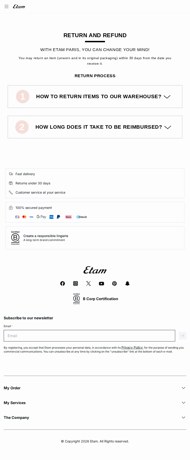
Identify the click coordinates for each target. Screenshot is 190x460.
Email (8, 326)
